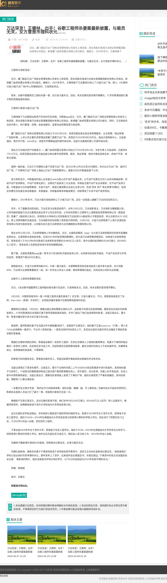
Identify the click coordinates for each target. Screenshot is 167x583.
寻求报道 (103, 578)
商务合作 (123, 578)
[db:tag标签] (19, 495)
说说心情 (125, 14)
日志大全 (41, 14)
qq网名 (74, 14)
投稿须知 (113, 578)
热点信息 (58, 14)
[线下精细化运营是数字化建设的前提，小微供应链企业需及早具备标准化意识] (146, 63)
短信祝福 (142, 14)
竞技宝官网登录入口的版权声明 (144, 578)
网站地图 (4, 576)
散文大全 (108, 14)
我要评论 (79, 39)
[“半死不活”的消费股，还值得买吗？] (146, 77)
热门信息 (90, 14)
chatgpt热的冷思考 (155, 98)
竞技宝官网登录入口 (11, 5)
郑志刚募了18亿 (153, 133)
